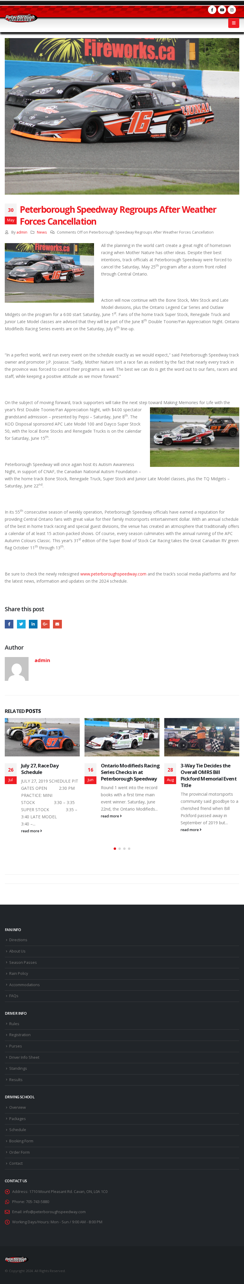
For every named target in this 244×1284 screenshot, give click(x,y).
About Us (17, 951)
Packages (17, 1118)
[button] (114, 848)
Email (57, 624)
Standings (18, 1068)
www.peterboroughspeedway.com (113, 574)
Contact (16, 1163)
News (42, 232)
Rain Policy (18, 973)
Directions (18, 939)
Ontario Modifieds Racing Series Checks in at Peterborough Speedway (130, 772)
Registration (20, 1034)
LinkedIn (33, 624)
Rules (14, 1023)
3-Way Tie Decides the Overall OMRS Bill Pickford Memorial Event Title (209, 775)
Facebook (9, 624)
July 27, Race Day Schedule (40, 768)
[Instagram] (232, 10)
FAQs (13, 995)
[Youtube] (222, 10)
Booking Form (21, 1141)
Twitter (21, 624)
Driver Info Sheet (24, 1057)
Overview (17, 1107)
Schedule (17, 1129)
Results (16, 1079)
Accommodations (24, 984)
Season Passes (23, 962)
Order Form (19, 1152)
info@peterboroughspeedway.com (54, 1211)
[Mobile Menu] (233, 23)
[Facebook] (212, 10)
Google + (45, 624)
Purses (15, 1046)
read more (30, 830)
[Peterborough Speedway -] (21, 18)
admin (21, 232)
